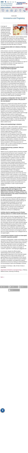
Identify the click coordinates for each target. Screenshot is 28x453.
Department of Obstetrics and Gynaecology (11, 270)
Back (2, 277)
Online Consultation (6, 7)
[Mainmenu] (2, 2)
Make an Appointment (17, 7)
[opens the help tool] (2, 410)
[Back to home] (20, 3)
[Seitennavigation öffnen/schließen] (26, 9)
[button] (4, 287)
